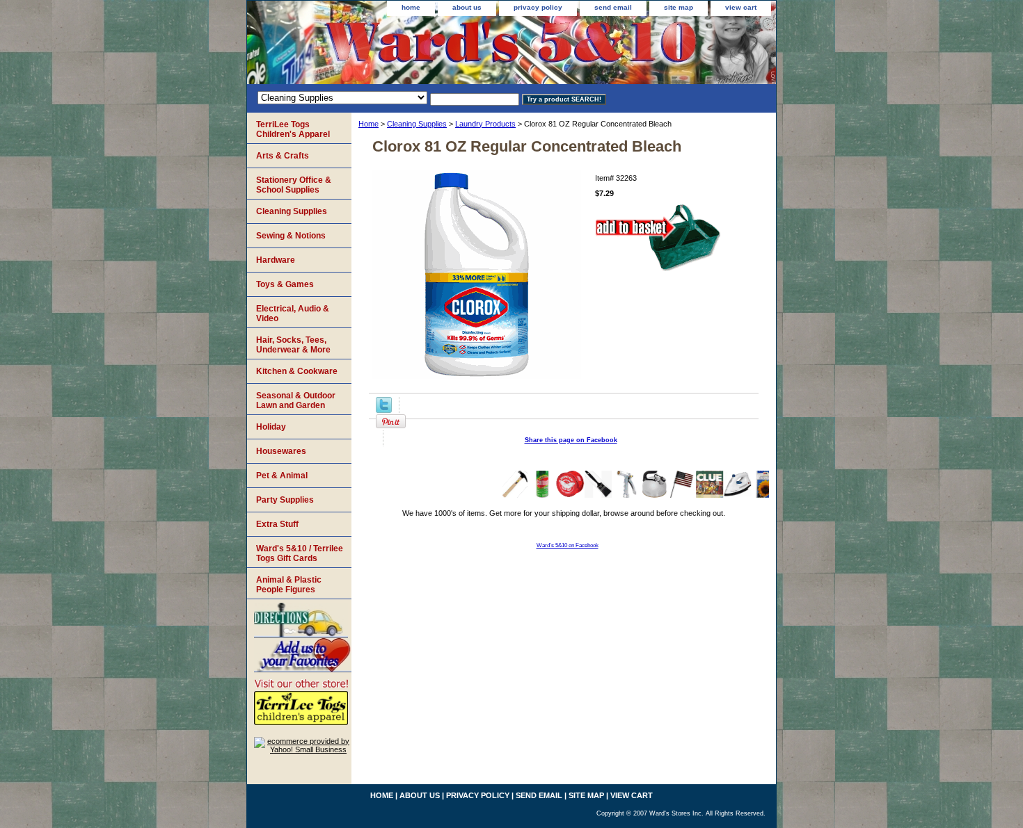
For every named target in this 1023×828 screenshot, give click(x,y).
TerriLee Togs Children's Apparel (293, 129)
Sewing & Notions (291, 236)
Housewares (281, 451)
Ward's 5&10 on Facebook (567, 545)
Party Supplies (285, 500)
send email (613, 7)
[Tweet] (384, 410)
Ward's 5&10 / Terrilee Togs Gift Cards (299, 553)
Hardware (275, 260)
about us (467, 7)
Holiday (271, 427)
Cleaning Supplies (417, 124)
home (411, 7)
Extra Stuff (277, 524)
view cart (740, 7)
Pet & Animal (282, 475)
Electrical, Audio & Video (292, 313)
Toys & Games (285, 284)
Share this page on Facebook (571, 440)
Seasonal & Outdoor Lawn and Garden (295, 400)
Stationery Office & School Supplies (293, 185)
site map (678, 7)
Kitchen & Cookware (297, 371)
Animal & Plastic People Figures (289, 584)
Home (368, 124)
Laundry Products (485, 124)
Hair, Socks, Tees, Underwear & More (293, 345)
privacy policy (538, 7)
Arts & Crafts (282, 156)
